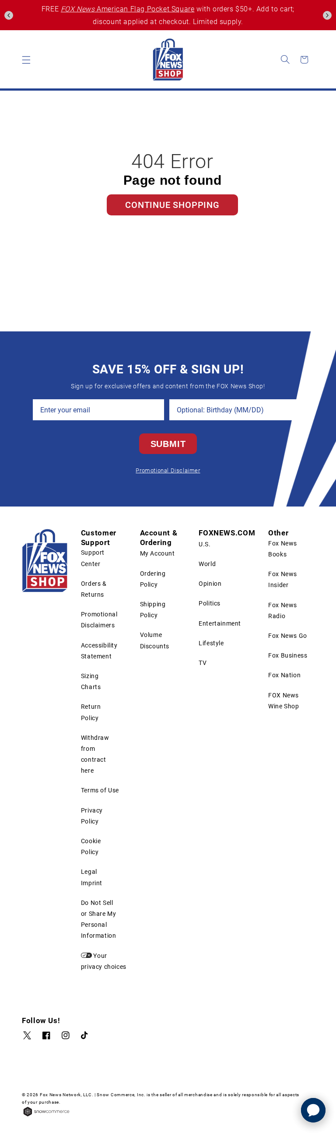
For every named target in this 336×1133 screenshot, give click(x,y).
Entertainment (220, 623)
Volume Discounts (154, 640)
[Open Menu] (26, 59)
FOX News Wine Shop (283, 701)
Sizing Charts (91, 681)
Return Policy (91, 712)
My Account (157, 553)
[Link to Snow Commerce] (46, 1115)
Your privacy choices (103, 961)
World (207, 563)
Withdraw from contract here (95, 754)
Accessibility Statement (99, 651)
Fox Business (287, 655)
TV (202, 662)
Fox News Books (282, 549)
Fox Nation (284, 675)
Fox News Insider (282, 579)
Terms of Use (100, 790)
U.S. (204, 544)
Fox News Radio (282, 610)
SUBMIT (168, 444)
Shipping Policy (153, 610)
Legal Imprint (91, 877)
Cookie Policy (91, 846)
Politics (209, 603)
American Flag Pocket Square (128, 9)
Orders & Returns (94, 589)
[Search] (285, 59)
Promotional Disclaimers (99, 620)
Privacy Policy (92, 816)
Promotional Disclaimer (168, 470)
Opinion (210, 583)
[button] (8, 15)
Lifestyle (211, 643)
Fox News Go (287, 635)
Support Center (93, 558)
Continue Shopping (172, 205)
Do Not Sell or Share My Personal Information (98, 919)
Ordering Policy (153, 579)
